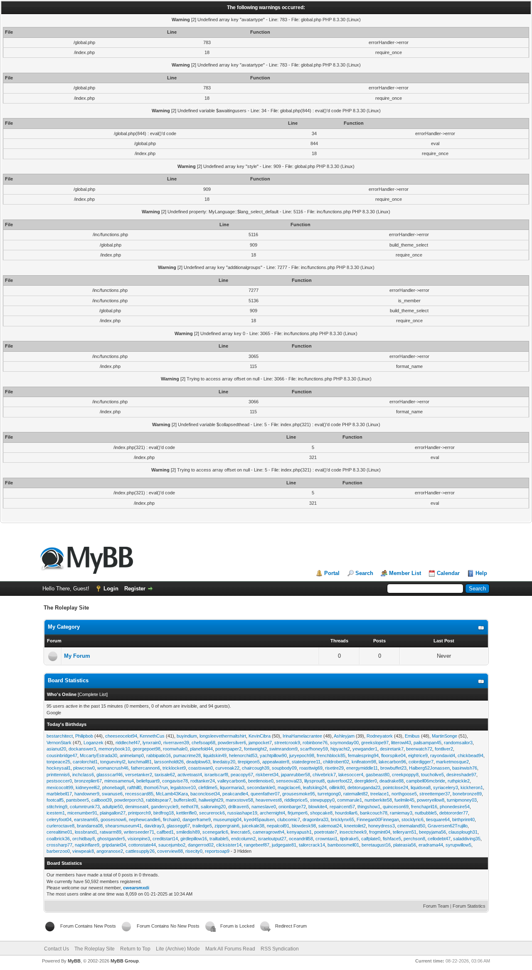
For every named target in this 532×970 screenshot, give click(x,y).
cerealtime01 (59, 831)
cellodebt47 (439, 838)
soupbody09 (284, 767)
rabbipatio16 (158, 755)
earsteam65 (86, 819)
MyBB (74, 960)
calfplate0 (370, 838)
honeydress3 (381, 825)
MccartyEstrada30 (98, 755)
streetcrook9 (287, 742)
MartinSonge (444, 735)
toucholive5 (432, 774)
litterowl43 (401, 742)
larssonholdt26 (169, 761)
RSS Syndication (280, 949)
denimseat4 (136, 806)
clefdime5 (207, 787)
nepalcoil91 (278, 825)
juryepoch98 (301, 755)
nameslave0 (263, 806)
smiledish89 (188, 831)
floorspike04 (393, 755)
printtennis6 (58, 774)
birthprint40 (463, 819)
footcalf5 (55, 799)
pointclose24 (395, 787)
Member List (405, 573)
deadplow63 (198, 761)
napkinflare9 (87, 844)
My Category (64, 627)
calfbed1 (165, 831)
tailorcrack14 (312, 844)
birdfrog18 (163, 812)
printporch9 (139, 812)
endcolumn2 (243, 838)
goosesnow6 (113, 819)
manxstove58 (239, 799)
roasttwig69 (311, 767)
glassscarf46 (109, 774)
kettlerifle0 (186, 812)
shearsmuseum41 (123, 825)
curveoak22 (227, 767)
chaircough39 (255, 767)
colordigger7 (421, 761)
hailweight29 (211, 799)
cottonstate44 (142, 844)
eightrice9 (418, 755)
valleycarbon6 (231, 780)
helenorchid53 (243, 755)
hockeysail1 (59, 767)
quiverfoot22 (339, 780)
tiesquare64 (438, 819)
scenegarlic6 (215, 831)
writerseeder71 (139, 831)
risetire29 (334, 767)
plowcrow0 (84, 767)
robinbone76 (315, 742)
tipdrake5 (349, 838)
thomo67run (156, 787)
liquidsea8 (421, 787)
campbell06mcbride (425, 780)
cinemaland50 (411, 825)
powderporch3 (128, 799)
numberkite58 (378, 799)
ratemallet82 (355, 793)
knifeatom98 (364, 761)
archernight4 (272, 812)
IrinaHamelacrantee (302, 735)
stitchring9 (57, 806)
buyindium (187, 735)
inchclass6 (83, 774)
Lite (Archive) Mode (178, 949)
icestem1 (56, 812)
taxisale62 (165, 774)
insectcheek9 (353, 831)
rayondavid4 (442, 755)
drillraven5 (238, 806)
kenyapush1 (299, 831)
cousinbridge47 (62, 755)
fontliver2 (444, 748)
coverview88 (170, 851)
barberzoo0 (58, 851)
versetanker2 (138, 774)
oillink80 (337, 787)
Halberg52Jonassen (429, 767)
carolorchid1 (85, 761)
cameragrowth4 (268, 831)
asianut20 (56, 748)
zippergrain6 (226, 825)
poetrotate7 (325, 831)
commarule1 (349, 799)
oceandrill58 (301, 838)
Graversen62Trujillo (448, 825)
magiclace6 (289, 787)
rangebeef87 (256, 844)
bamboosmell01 (343, 844)
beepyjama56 (432, 831)
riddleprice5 (296, 799)
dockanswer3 (82, 748)
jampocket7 (260, 742)
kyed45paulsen (259, 819)
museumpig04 (227, 819)
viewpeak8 (83, 851)
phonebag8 (113, 787)
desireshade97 (461, 774)
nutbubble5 (426, 812)
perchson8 (414, 838)
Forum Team (436, 905)
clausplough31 (463, 831)
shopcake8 (321, 812)
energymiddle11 (362, 767)
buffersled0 (185, 799)
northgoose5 (404, 793)
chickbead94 (470, 755)
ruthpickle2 (459, 780)
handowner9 (86, 793)
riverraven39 (176, 742)
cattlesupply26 (140, 851)
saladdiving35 (466, 838)
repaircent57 (342, 806)
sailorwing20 (213, 806)
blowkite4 (317, 806)
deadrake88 (391, 780)
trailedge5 (202, 825)
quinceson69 (396, 806)
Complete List (92, 694)
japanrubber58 (295, 774)
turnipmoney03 (462, 799)
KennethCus (152, 735)
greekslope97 (375, 742)
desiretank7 (392, 748)
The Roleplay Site (94, 949)
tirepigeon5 (249, 761)
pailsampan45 (427, 742)
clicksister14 (228, 844)
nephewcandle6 (144, 819)
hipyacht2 (340, 748)
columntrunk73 (85, 806)
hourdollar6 (346, 812)
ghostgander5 (111, 838)
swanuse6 (112, 793)
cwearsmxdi (136, 887)
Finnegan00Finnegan (378, 819)
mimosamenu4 (119, 780)
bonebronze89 (467, 793)
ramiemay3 (401, 812)
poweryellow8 (430, 799)
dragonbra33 (315, 819)
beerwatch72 (419, 748)
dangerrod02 (201, 844)
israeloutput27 (272, 838)
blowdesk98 (304, 825)
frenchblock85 (331, 755)
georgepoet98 (146, 748)
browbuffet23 (393, 767)
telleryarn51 (404, 831)
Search (364, 573)
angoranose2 (109, 851)
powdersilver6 (232, 742)
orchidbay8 (83, 838)
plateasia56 (404, 844)
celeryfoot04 (59, 819)
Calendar (448, 573)
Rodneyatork (380, 735)
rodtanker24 (202, 780)
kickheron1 (472, 787)
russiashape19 (242, 812)
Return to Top (135, 949)
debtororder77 (453, 812)
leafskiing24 (315, 787)
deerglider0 (366, 780)
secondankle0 (261, 787)
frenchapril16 (424, 806)
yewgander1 (364, 748)
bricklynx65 (342, 819)
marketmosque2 (452, 761)
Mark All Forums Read (230, 949)
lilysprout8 (314, 780)
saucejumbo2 (171, 844)
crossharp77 (59, 844)
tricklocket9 (174, 767)
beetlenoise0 (260, 780)
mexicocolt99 (60, 787)
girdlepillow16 (193, 838)
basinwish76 (464, 767)
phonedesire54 (455, 806)
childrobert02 (336, 761)
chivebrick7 (324, 774)
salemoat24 (330, 825)
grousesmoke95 (298, 793)
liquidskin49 (215, 755)
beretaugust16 (376, 844)
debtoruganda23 (363, 787)
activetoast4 (189, 774)
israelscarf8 (216, 774)
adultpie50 (112, 806)
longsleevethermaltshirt (223, 735)
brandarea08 (90, 825)
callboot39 (101, 799)
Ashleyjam (344, 735)
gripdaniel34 (114, 844)
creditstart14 (165, 838)
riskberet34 (267, 774)
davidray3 (154, 825)
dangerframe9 (196, 819)
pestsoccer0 (59, 780)
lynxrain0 (152, 742)
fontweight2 (255, 748)
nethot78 (189, 806)
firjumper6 (298, 812)
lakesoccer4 (350, 774)
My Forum (77, 656)
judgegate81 (284, 844)
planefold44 (201, 748)
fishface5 (392, 838)
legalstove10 (183, 787)
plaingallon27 (113, 812)
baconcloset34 (205, 793)
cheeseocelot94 (121, 735)
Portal (332, 573)
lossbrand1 (86, 831)
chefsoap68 (203, 742)
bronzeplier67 (88, 780)
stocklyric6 (412, 819)
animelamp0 (132, 755)
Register (134, 588)
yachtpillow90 (273, 755)
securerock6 (212, 812)
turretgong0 (329, 793)
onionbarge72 (292, 806)
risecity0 (193, 851)
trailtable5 (219, 838)
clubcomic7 (288, 819)
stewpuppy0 (322, 799)
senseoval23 (289, 780)
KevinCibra (260, 735)
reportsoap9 (217, 851)
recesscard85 (139, 793)
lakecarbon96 (392, 761)
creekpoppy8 (405, 774)
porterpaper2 (228, 748)
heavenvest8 (269, 799)
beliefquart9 (148, 780)
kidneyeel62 (88, 787)
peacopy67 (242, 774)
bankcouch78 (373, 812)
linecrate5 (240, 831)
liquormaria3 (232, 787)
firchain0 (171, 819)
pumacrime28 (187, 755)
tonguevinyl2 (113, 761)
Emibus (412, 735)
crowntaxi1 (326, 838)
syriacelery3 (445, 787)
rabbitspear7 (158, 799)
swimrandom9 (283, 748)
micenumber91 (82, 812)
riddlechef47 (128, 742)
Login (110, 588)
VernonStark (59, 742)
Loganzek (93, 742)
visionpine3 (139, 838)
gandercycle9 (164, 806)
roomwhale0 (175, 748)
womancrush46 (112, 767)
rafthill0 (134, 787)
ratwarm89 (110, 831)
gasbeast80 (377, 774)
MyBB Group (125, 960)
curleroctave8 (60, 825)
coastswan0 (200, 767)
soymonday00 (344, 742)
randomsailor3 (458, 742)
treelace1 (379, 793)
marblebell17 (59, 793)
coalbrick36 (58, 838)
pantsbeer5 (77, 799)
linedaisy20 (224, 761)
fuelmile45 (404, 799)
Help (481, 573)
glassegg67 (178, 825)
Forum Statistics (469, 905)
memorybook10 (114, 748)
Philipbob (84, 735)
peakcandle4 (235, 793)
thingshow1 (368, 806)
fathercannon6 (145, 767)
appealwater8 (275, 761)
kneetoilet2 (355, 825)
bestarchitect (60, 735)
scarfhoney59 (314, 748)
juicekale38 (253, 825)
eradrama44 (431, 844)
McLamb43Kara (172, 793)
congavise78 (175, 780)
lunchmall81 (140, 761)
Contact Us (56, 949)
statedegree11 (306, 761)
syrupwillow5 (458, 844)
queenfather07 (265, 793)
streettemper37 (434, 793)
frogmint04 (379, 831)
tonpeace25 (58, 761)
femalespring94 (363, 755)
